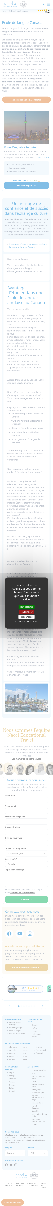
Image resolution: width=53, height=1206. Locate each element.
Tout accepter (26, 606)
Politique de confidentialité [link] (26, 621)
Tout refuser (26, 611)
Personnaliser (26, 616)
